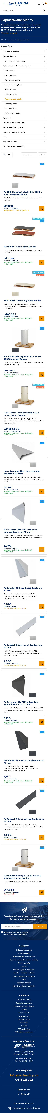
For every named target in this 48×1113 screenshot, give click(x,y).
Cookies (24, 1009)
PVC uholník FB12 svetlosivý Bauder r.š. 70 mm (23, 589)
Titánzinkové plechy (12, 113)
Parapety (6, 118)
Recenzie (24, 1022)
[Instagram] (21, 1094)
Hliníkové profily (11, 94)
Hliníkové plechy (11, 89)
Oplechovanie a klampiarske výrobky (17, 66)
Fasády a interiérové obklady (14, 132)
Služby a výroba (24, 1019)
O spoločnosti (24, 1013)
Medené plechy (11, 104)
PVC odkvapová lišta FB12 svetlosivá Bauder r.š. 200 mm (22, 472)
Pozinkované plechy (12, 80)
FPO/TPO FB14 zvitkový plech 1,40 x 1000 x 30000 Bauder (21, 414)
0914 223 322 (24, 1080)
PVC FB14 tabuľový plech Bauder (20, 246)
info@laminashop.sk (24, 1075)
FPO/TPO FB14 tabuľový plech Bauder (22, 300)
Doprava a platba (24, 1000)
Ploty (5, 137)
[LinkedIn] (25, 1094)
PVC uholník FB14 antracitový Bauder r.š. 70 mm (24, 761)
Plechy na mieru (11, 75)
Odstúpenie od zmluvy (24, 1032)
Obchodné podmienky (24, 1003)
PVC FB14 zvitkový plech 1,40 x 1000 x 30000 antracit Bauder (22, 357)
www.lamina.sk (24, 1016)
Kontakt (24, 1026)
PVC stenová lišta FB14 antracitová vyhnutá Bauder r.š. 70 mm (21, 703)
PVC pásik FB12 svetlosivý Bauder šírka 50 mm (23, 646)
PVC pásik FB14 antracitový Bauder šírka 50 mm (24, 820)
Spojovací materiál (10, 142)
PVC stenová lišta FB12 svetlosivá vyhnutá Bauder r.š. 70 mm (20, 531)
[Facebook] (18, 1094)
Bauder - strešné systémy (13, 127)
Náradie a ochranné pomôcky (14, 146)
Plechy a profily (9, 71)
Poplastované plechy (13, 99)
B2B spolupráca (24, 1029)
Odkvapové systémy (11, 52)
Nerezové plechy (11, 108)
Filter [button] (8, 154)
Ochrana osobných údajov (18, 934)
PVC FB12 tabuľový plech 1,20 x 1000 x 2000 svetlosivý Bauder (23, 193)
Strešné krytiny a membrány (14, 123)
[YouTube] (28, 1094)
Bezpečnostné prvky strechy (14, 61)
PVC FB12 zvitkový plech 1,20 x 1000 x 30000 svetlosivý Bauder (22, 877)
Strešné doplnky (9, 56)
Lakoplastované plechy (13, 85)
